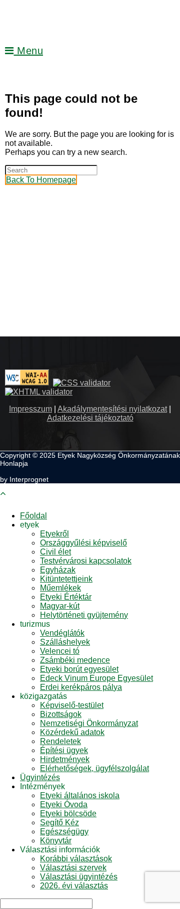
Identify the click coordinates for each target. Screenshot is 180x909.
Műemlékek (60, 588)
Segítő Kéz (59, 822)
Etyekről (54, 533)
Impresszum (30, 409)
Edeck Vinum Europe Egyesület (96, 678)
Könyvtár (56, 840)
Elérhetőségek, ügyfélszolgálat (94, 768)
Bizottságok (61, 714)
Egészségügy (64, 831)
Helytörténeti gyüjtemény (84, 615)
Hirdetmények (65, 759)
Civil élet (55, 552)
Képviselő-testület (72, 705)
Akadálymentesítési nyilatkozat (112, 409)
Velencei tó (60, 651)
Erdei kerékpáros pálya (81, 687)
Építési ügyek (64, 750)
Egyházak (58, 570)
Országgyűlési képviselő (83, 542)
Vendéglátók (62, 633)
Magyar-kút (60, 606)
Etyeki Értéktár (66, 597)
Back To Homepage (41, 179)
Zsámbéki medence (75, 660)
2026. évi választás (74, 885)
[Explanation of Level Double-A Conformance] (27, 383)
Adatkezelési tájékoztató (90, 418)
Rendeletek (60, 741)
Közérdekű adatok (72, 732)
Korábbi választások (76, 858)
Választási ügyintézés (79, 876)
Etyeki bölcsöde (68, 813)
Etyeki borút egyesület (79, 669)
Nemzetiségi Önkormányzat (89, 723)
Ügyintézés (40, 777)
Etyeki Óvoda (64, 804)
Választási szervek (73, 867)
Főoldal (33, 515)
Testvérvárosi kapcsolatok (86, 561)
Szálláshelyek (65, 642)
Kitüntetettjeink (66, 579)
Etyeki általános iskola (80, 795)
